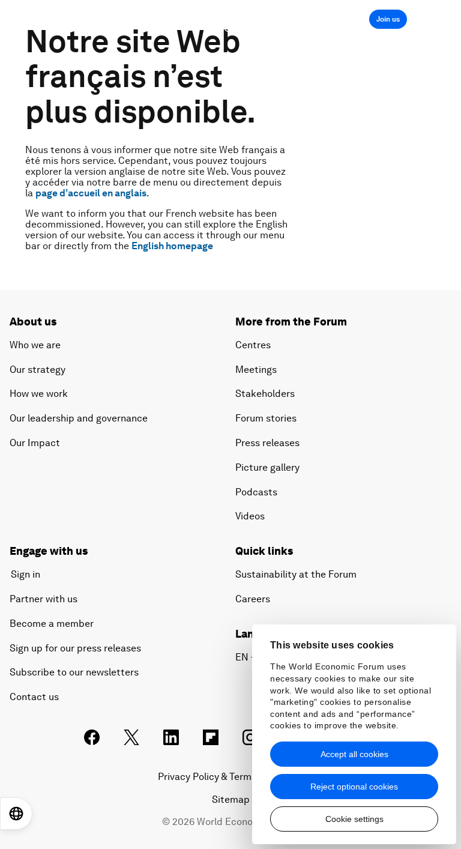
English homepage (172, 246)
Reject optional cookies (354, 786)
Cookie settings (354, 819)
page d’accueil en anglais (90, 193)
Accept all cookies (354, 754)
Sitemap (231, 799)
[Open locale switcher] (16, 813)
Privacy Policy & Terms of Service (230, 776)
